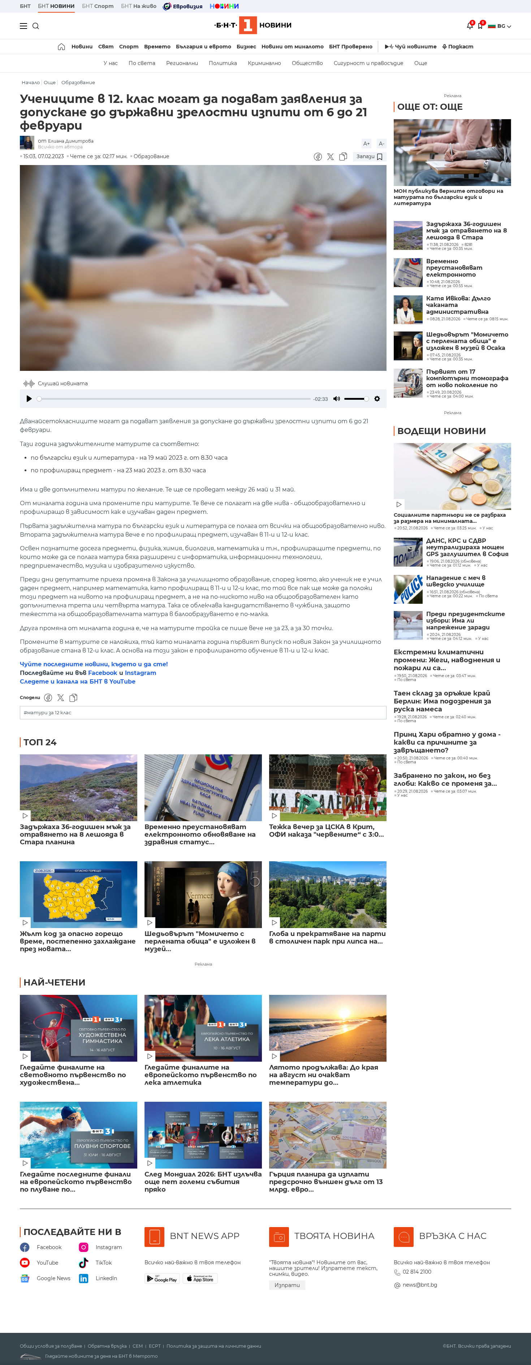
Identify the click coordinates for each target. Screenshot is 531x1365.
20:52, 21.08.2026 (412, 528)
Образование (78, 82)
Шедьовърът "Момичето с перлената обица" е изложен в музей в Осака (467, 341)
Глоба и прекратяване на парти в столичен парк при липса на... (327, 937)
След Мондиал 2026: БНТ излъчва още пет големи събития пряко (203, 1182)
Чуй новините (416, 46)
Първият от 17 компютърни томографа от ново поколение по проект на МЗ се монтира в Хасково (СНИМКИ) (467, 379)
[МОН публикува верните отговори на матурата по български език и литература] (452, 152)
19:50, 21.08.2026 (412, 676)
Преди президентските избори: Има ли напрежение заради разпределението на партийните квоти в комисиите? (465, 621)
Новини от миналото (293, 46)
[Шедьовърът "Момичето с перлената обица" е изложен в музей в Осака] (203, 894)
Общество (307, 63)
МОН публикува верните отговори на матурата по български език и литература (448, 197)
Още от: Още (430, 106)
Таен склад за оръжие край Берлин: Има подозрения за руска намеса (442, 701)
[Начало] (62, 46)
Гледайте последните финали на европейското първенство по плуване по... (76, 1182)
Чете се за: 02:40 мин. (454, 717)
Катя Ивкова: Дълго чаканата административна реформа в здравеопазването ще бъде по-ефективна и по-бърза (467, 305)
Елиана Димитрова (71, 141)
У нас (111, 63)
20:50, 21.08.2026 (412, 758)
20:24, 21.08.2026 (445, 635)
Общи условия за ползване (51, 1346)
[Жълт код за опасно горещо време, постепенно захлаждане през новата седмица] (78, 894)
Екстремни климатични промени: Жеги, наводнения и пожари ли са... (447, 660)
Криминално (264, 63)
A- (381, 143)
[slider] (174, 398)
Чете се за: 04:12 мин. (451, 639)
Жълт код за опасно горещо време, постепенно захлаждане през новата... (78, 941)
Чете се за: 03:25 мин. (455, 528)
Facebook (102, 673)
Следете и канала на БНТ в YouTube (77, 681)
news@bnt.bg (420, 1285)
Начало (31, 82)
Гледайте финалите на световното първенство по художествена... (73, 1075)
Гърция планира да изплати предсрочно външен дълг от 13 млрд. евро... (326, 1182)
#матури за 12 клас (47, 712)
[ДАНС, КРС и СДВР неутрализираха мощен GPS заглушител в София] (408, 552)
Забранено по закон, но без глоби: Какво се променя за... (445, 780)
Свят (106, 46)
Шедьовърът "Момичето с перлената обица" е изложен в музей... (200, 941)
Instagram (140, 673)
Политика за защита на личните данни (214, 1346)
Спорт (129, 46)
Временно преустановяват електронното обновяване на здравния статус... (200, 834)
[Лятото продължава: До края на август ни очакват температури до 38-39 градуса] (328, 1028)
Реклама (203, 964)
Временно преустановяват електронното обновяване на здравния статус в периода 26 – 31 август (466, 268)
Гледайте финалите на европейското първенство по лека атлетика (200, 1075)
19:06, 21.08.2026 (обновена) (455, 561)
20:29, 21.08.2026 (412, 791)
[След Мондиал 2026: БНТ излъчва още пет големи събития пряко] (203, 1135)
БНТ (25, 6)
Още (420, 63)
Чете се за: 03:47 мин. (454, 676)
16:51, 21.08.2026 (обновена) (455, 592)
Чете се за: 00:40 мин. (456, 758)
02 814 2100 (417, 1272)
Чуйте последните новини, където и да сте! (94, 664)
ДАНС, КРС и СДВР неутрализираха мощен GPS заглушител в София (467, 548)
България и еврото (203, 46)
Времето (157, 46)
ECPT (155, 1346)
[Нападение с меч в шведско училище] (408, 589)
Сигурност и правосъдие (368, 63)
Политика (223, 63)
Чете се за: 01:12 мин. (450, 565)
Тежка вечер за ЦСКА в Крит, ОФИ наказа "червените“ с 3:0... (326, 830)
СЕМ (138, 1346)
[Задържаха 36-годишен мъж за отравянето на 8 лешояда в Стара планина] (78, 787)
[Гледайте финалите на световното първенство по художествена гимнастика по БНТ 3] (78, 1028)
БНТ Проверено (350, 46)
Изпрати (287, 1285)
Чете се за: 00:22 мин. (451, 596)
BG (502, 26)
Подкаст (461, 46)
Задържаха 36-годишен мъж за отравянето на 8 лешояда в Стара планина (75, 834)
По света (142, 63)
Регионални (182, 63)
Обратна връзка (107, 1346)
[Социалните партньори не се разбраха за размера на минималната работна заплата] (452, 476)
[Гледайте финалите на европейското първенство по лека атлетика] (203, 1028)
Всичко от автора (60, 147)
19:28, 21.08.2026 (412, 717)
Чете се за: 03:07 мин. (455, 791)
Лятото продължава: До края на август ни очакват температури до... (323, 1075)
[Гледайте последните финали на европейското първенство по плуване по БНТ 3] (78, 1135)
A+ (366, 143)
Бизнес (246, 46)
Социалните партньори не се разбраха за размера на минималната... (450, 518)
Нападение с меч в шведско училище (455, 581)
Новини (82, 46)
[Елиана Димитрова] (29, 143)
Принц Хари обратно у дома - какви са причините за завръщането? (447, 742)
